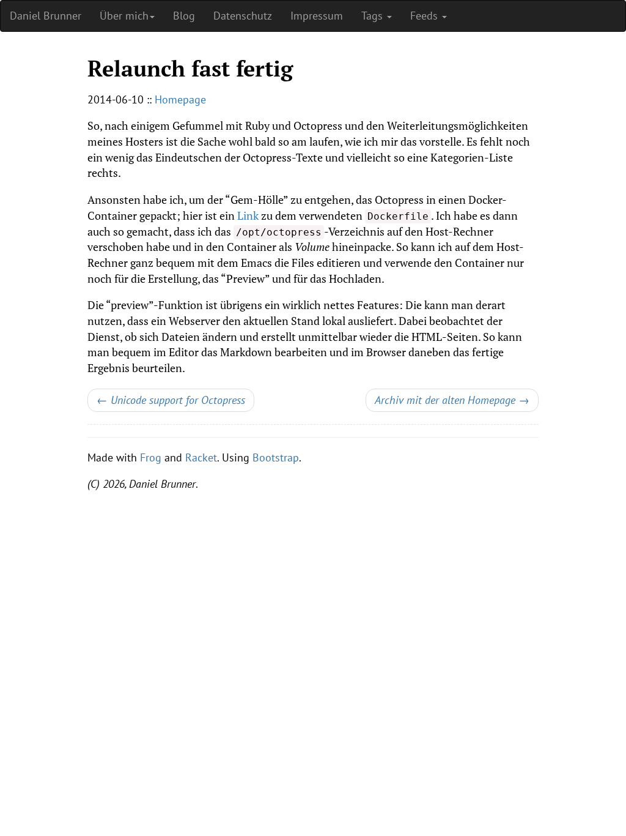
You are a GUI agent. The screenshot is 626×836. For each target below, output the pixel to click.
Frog (150, 457)
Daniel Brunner (45, 16)
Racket (201, 457)
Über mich (124, 16)
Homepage (180, 99)
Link (248, 215)
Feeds (425, 16)
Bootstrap (275, 457)
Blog (184, 16)
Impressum (316, 16)
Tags (373, 16)
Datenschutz (242, 16)
